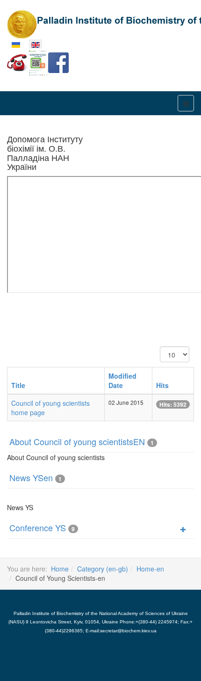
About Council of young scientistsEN (77, 441)
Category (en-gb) (102, 568)
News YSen (31, 477)
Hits (162, 385)
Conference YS (37, 527)
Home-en (150, 568)
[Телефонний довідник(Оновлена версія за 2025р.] (17, 61)
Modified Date (122, 380)
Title (18, 385)
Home (60, 568)
